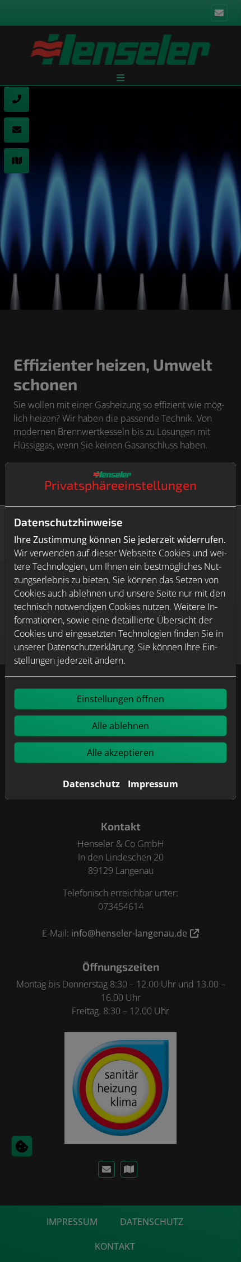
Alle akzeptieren (120, 752)
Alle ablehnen (120, 726)
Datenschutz (91, 784)
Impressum (153, 784)
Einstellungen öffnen (120, 699)
